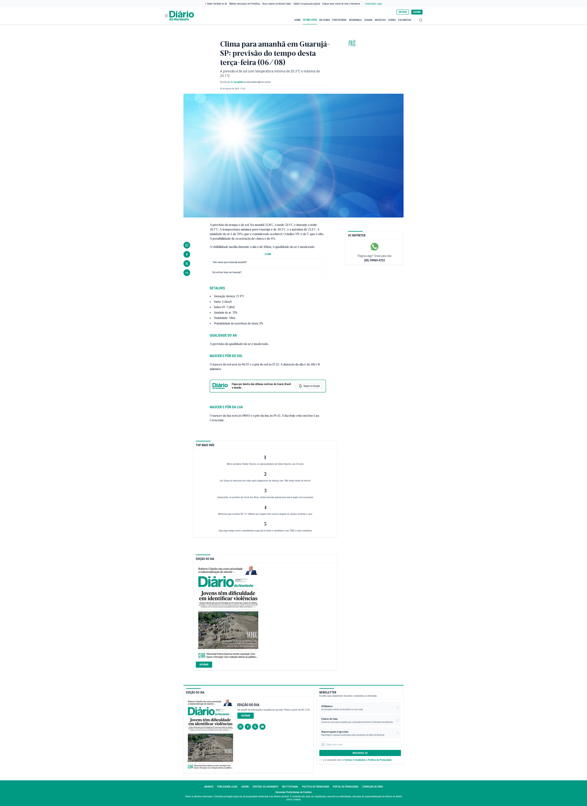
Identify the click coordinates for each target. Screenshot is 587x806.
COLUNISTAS (404, 19)
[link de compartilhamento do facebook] (186, 254)
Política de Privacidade (379, 759)
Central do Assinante (265, 786)
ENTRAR (403, 12)
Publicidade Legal (373, 3)
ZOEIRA (392, 19)
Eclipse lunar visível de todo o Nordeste (341, 3)
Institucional (290, 786)
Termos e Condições (355, 759)
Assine (245, 786)
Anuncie (208, 786)
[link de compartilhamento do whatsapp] (186, 245)
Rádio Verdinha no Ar (217, 3)
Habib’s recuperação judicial (307, 3)
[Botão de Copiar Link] (186, 272)
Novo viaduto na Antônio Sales (276, 3)
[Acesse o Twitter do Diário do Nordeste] (255, 727)
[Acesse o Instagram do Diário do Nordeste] (240, 727)
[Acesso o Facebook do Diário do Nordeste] (248, 727)
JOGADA (368, 19)
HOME (297, 19)
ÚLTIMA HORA (310, 19)
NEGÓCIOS (380, 19)
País (352, 43)
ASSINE (417, 12)
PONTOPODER (339, 19)
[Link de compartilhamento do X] (186, 263)
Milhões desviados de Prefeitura (244, 3)
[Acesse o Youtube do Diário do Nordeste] (262, 727)
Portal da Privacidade (345, 786)
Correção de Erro (372, 786)
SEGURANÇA (355, 19)
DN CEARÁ (324, 19)
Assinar (204, 664)
